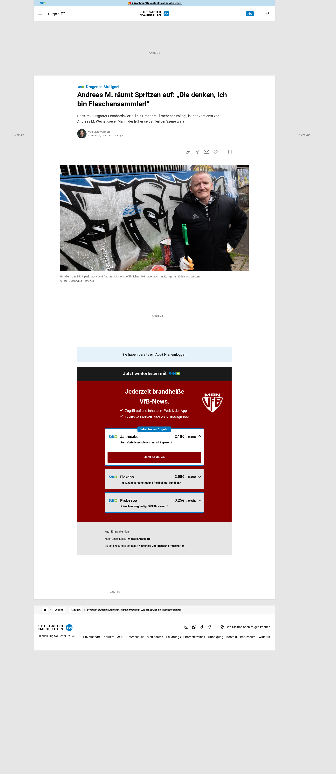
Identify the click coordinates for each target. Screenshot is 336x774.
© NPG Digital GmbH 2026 (56, 636)
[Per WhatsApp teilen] (216, 152)
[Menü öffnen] (40, 14)
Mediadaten (155, 637)
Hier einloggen (175, 354)
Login (266, 13)
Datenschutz (135, 637)
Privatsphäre (92, 637)
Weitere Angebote (139, 538)
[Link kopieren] (188, 152)
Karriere (109, 637)
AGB (120, 637)
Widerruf (264, 637)
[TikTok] (202, 627)
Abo (250, 13)
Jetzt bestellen (154, 457)
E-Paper (53, 14)
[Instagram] (186, 627)
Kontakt (231, 637)
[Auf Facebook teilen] (197, 152)
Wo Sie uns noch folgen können (248, 627)
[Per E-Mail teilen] (206, 152)
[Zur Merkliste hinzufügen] (229, 152)
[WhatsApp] (194, 627)
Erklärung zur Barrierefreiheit (185, 637)
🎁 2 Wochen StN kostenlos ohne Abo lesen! (155, 3)
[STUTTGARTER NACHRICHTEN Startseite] (154, 13)
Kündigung (215, 637)
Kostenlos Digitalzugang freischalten (162, 545)
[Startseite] (45, 610)
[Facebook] (210, 627)
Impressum (248, 637)
